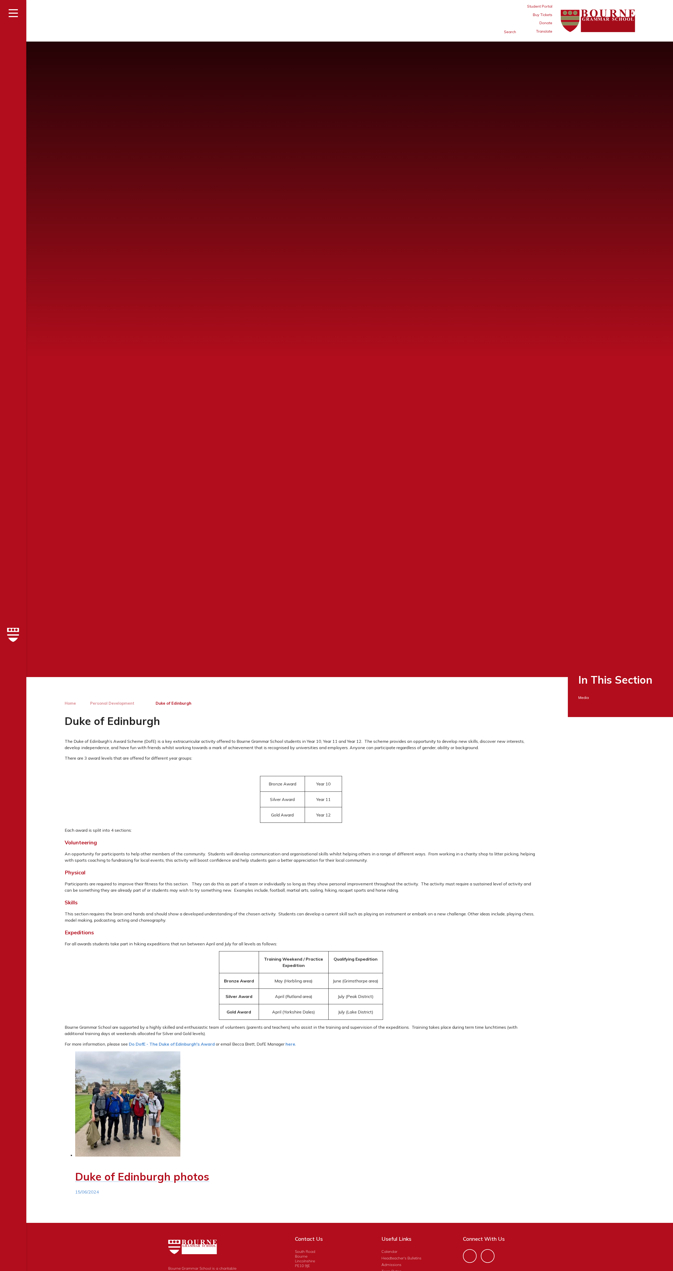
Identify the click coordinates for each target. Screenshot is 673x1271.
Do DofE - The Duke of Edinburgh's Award (172, 1044)
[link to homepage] (13, 635)
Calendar (389, 1251)
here (290, 1044)
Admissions (391, 1264)
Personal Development (112, 703)
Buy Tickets (542, 14)
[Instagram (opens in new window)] (469, 1256)
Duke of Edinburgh (173, 703)
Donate (545, 23)
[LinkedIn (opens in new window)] (487, 1256)
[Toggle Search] (487, 32)
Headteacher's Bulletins (401, 1258)
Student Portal (539, 6)
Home (70, 703)
